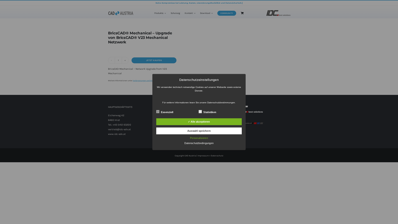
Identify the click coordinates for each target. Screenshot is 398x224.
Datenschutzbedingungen (199, 143)
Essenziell (167, 112)
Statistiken (209, 112)
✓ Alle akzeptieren (199, 121)
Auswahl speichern (199, 131)
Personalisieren (199, 138)
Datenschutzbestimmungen (221, 102)
